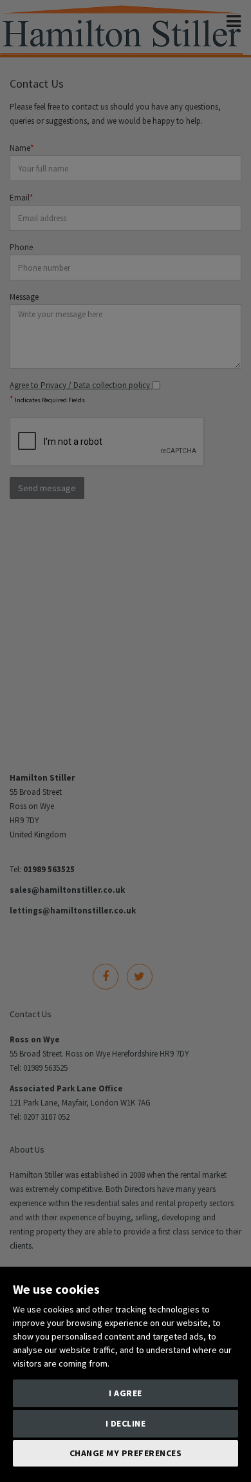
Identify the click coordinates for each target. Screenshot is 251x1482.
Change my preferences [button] (126, 1453)
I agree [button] (125, 1393)
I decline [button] (126, 1423)
